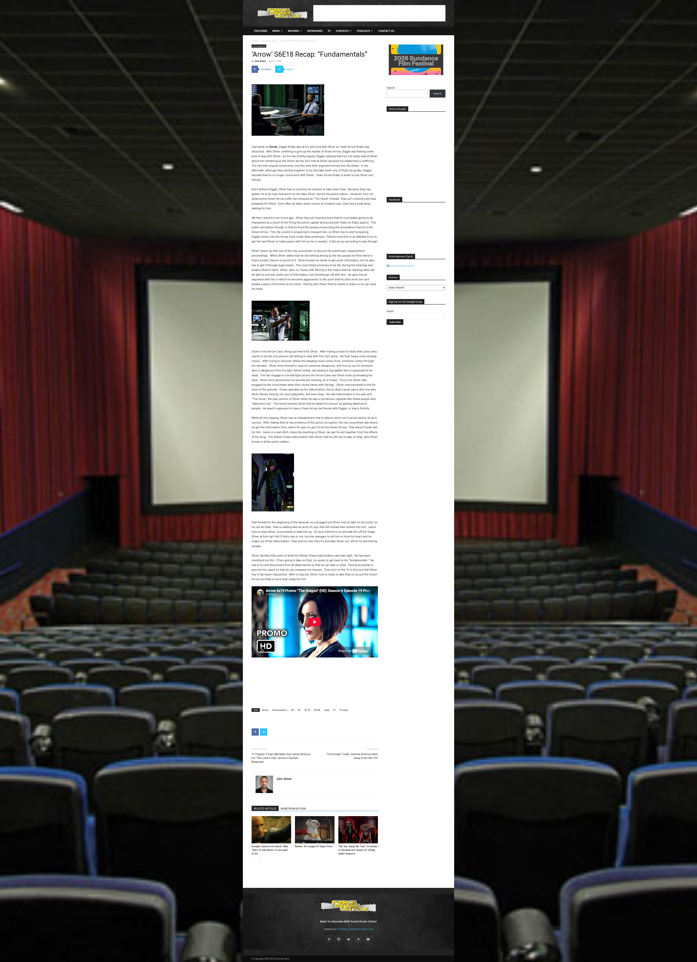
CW (292, 710)
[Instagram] (338, 939)
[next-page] (259, 861)
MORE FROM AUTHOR (293, 808)
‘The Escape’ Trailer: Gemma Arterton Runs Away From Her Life (352, 756)
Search (391, 87)
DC (299, 710)
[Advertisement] (379, 13)
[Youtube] (368, 939)
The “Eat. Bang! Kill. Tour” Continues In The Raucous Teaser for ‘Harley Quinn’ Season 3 (358, 850)
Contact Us (386, 31)
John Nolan (260, 61)
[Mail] (348, 939)
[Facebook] (255, 732)
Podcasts (363, 31)
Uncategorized (268, 40)
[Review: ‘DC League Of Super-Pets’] (315, 829)
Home (255, 40)
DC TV (307, 710)
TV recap (344, 710)
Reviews (293, 31)
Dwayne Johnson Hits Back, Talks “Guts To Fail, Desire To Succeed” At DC (270, 850)
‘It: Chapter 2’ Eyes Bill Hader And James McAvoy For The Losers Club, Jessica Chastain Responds (281, 758)
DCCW (317, 710)
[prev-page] (254, 861)
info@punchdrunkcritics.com (355, 929)
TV (329, 31)
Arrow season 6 (279, 710)
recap (326, 710)
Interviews (315, 31)
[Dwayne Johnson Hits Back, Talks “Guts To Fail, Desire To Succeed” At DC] (271, 829)
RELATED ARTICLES (265, 808)
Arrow (265, 710)
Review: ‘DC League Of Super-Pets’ (314, 846)
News (276, 31)
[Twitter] (263, 732)
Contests (342, 31)
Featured (260, 31)
